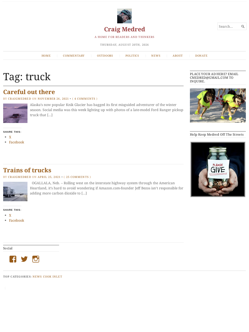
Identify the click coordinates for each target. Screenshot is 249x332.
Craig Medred (124, 29)
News (155, 55)
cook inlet (52, 276)
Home (46, 55)
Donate (201, 55)
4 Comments (84, 98)
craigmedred (19, 98)
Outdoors (105, 55)
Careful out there (29, 92)
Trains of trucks (27, 170)
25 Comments (77, 177)
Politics (132, 55)
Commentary (74, 55)
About (178, 55)
